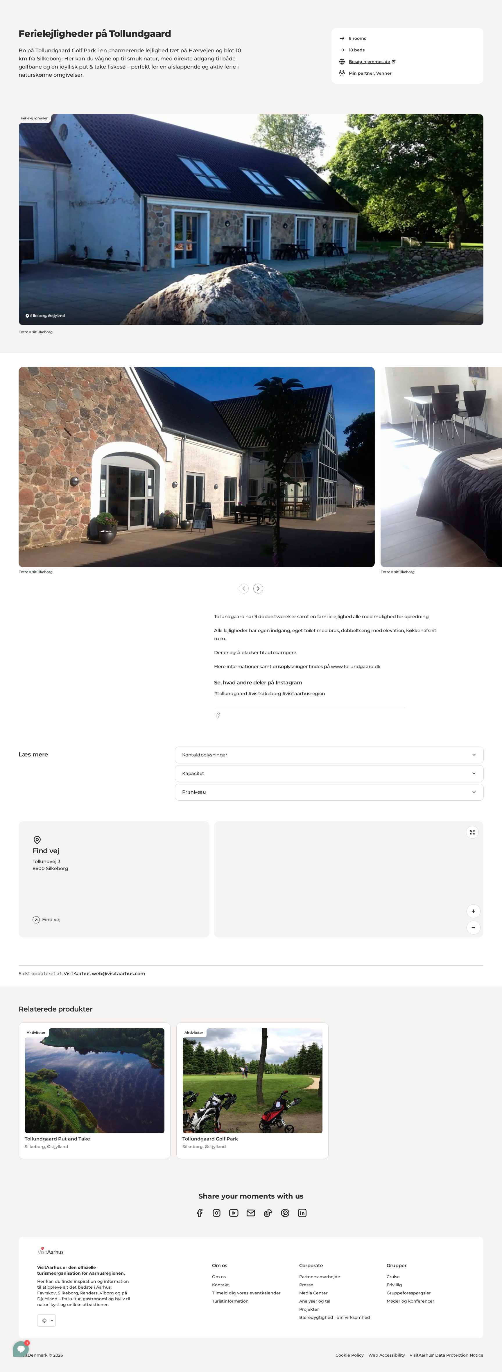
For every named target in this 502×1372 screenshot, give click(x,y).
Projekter (309, 1309)
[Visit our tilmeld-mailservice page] (251, 1213)
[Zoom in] (474, 911)
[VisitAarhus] (55, 1250)
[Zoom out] (474, 928)
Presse (306, 1284)
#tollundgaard (230, 693)
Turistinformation (230, 1301)
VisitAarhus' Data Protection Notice (446, 1355)
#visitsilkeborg (264, 693)
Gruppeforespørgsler (409, 1293)
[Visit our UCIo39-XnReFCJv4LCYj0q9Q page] (234, 1213)
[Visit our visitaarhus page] (199, 1213)
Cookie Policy (350, 1355)
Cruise (393, 1276)
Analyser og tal (314, 1301)
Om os (219, 1276)
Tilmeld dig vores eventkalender (246, 1293)
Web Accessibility (386, 1355)
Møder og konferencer (410, 1301)
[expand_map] (472, 832)
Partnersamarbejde (319, 1276)
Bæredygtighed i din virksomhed (334, 1317)
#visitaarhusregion (303, 693)
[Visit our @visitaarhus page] (268, 1213)
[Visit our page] (216, 1213)
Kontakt (220, 1284)
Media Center (313, 1293)
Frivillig (394, 1284)
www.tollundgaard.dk (356, 666)
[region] (348, 879)
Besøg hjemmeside (369, 61)
